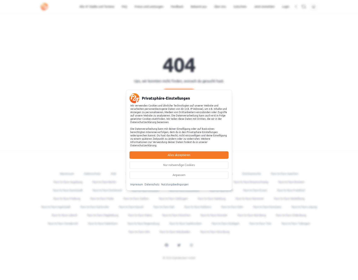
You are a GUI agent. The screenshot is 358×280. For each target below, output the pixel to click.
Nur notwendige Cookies (179, 165)
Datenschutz (152, 184)
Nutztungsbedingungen (175, 184)
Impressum (136, 184)
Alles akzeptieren (179, 155)
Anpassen (179, 175)
